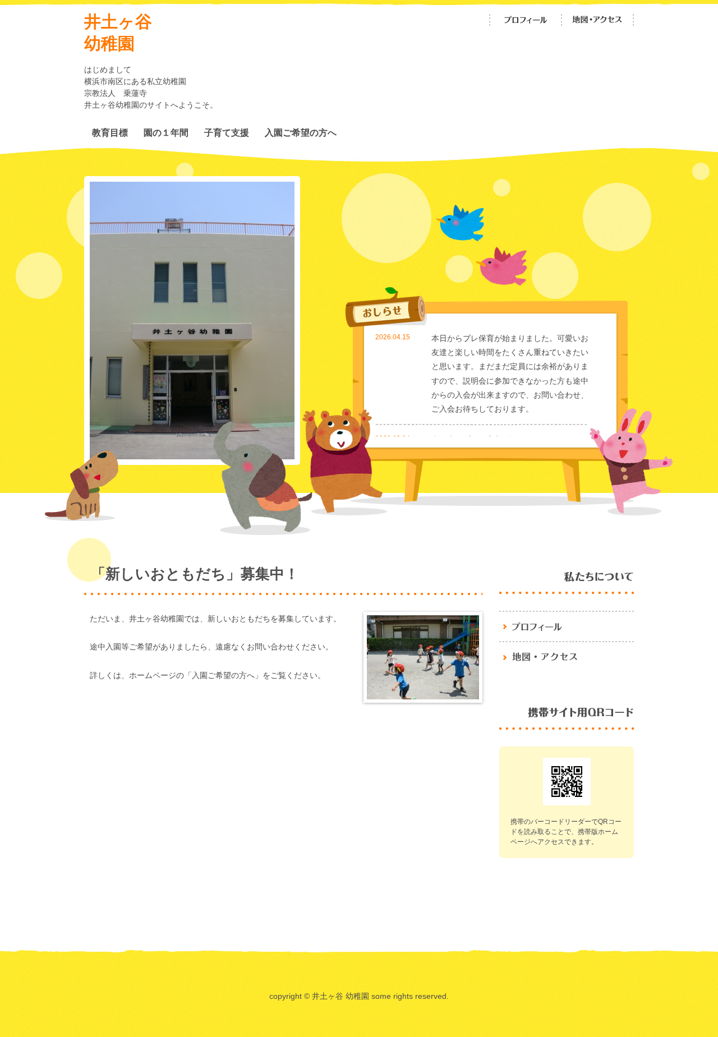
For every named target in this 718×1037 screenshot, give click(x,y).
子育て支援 (226, 132)
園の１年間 (166, 132)
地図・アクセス (597, 20)
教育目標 (110, 132)
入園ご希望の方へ (301, 132)
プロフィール (525, 20)
